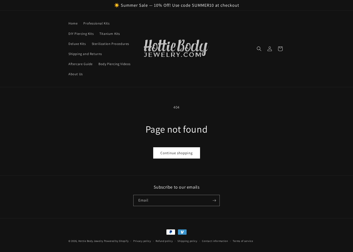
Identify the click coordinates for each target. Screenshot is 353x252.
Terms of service (243, 241)
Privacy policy (142, 241)
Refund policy (164, 241)
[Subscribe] (214, 200)
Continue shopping (176, 153)
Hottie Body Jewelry (90, 241)
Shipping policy (187, 241)
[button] (259, 48)
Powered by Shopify (116, 241)
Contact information (215, 241)
